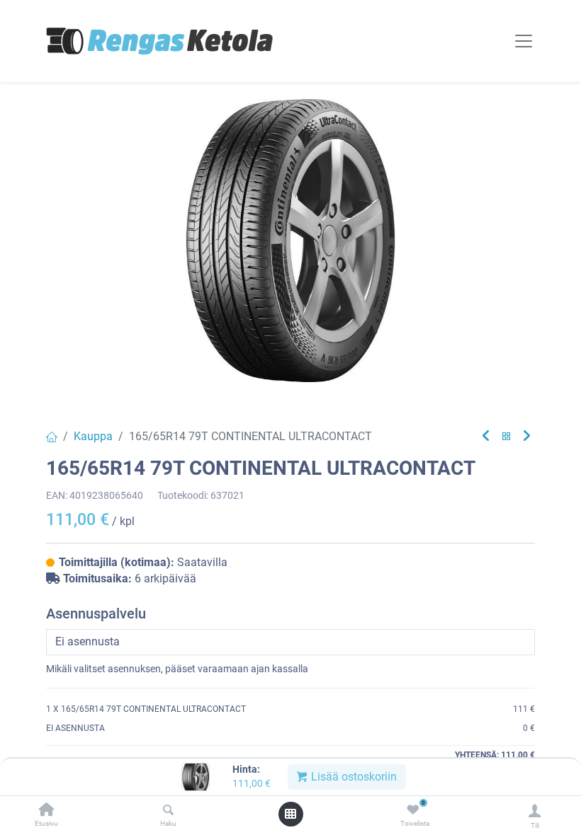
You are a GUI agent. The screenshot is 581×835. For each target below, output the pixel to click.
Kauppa (93, 436)
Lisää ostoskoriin (352, 776)
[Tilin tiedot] (534, 810)
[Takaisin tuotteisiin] (506, 437)
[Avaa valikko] (290, 813)
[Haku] (168, 810)
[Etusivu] (47, 810)
